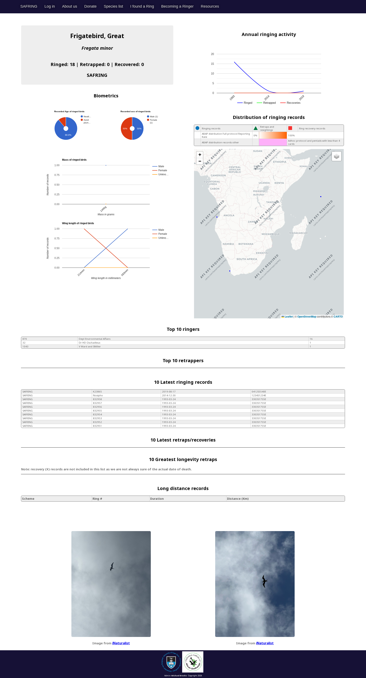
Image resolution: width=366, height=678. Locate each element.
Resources (210, 6)
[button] (200, 155)
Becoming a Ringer (177, 6)
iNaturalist (121, 643)
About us (69, 6)
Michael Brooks (179, 675)
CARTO (338, 316)
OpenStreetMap (306, 316)
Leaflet (288, 316)
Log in (49, 6)
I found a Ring (142, 6)
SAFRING (28, 6)
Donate (90, 6)
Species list (113, 6)
